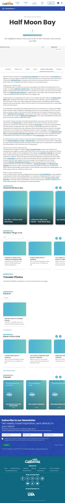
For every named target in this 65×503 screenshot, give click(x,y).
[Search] (61, 3)
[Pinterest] (7, 286)
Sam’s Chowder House (33, 149)
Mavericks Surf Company (16, 114)
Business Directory (15, 468)
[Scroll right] (60, 187)
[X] (27, 478)
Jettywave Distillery (40, 164)
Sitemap (34, 468)
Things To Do (26, 3)
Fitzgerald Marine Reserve (18, 92)
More (50, 3)
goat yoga (38, 124)
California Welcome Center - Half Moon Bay (21, 141)
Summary (8, 69)
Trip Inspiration (34, 3)
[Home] (7, 3)
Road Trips (42, 3)
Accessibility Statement (11, 470)
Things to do (18, 69)
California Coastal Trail (21, 89)
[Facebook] (23, 478)
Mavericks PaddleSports (28, 116)
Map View (58, 49)
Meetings (25, 468)
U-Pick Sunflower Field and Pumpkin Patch (21, 133)
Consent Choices (54, 470)
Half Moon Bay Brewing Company (19, 162)
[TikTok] (32, 483)
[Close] (63, 8)
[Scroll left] (56, 187)
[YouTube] (10, 286)
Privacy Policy (58, 445)
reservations (41, 135)
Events (35, 69)
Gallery (28, 69)
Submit (6, 445)
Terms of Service (41, 449)
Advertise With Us (27, 470)
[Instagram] (5, 286)
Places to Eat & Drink (47, 69)
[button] (32, 30)
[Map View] (53, 63)
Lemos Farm (17, 123)
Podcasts (59, 69)
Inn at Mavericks (45, 174)
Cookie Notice (40, 470)
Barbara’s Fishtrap (46, 153)
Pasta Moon (11, 158)
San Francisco (55, 76)
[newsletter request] (37, 483)
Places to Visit (17, 3)
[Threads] (37, 478)
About (5, 468)
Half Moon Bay (15, 80)
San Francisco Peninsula (30, 76)
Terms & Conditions (54, 468)
